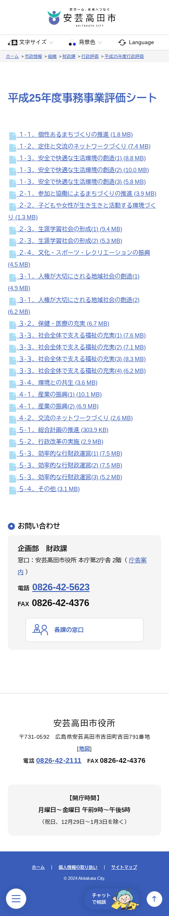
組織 (52, 56)
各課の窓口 (69, 630)
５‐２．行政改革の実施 (60, 441)
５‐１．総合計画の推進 (62, 429)
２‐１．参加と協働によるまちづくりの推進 (86, 193)
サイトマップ (124, 867)
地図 (84, 749)
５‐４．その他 (48, 489)
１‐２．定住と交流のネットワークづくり (84, 146)
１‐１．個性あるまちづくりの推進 (75, 134)
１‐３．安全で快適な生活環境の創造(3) (81, 181)
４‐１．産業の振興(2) (58, 406)
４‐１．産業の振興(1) (59, 394)
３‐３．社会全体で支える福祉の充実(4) (81, 370)
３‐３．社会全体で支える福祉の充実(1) (81, 335)
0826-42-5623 (61, 587)
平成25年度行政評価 (124, 56)
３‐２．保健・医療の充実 (63, 323)
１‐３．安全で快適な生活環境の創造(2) (83, 170)
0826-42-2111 (59, 760)
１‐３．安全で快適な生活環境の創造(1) (81, 158)
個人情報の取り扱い (78, 867)
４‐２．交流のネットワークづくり (75, 418)
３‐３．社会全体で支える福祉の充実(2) (81, 347)
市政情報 (33, 56)
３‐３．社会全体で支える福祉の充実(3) (81, 359)
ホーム (12, 56)
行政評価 (90, 56)
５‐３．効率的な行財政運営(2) (69, 465)
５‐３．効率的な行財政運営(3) (69, 477)
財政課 (68, 56)
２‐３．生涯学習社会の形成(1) (69, 229)
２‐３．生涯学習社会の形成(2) (69, 240)
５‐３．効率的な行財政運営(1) (69, 453)
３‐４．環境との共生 (57, 382)
